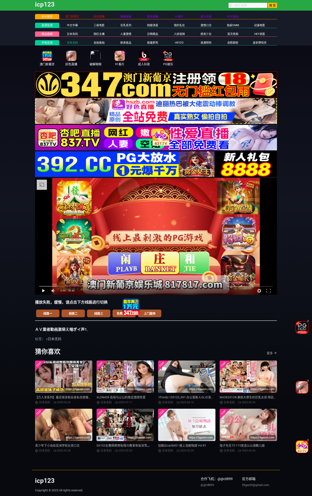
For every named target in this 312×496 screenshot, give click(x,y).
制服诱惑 (152, 25)
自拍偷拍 (99, 42)
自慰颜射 (232, 42)
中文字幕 (72, 25)
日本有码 (72, 33)
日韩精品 (152, 33)
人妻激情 (125, 33)
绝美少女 (206, 33)
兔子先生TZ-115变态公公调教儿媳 (242, 445)
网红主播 (99, 33)
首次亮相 (232, 33)
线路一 (47, 313)
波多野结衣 (260, 42)
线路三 (98, 313)
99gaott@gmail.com (255, 485)
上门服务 (150, 313)
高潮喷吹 (206, 42)
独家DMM (233, 25)
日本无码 (72, 42)
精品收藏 (47, 33)
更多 (270, 353)
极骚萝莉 (152, 42)
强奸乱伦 (179, 25)
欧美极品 (125, 42)
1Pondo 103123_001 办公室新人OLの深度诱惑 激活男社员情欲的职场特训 (207, 397)
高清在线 (47, 25)
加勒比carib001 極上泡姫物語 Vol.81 (182, 445)
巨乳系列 (125, 25)
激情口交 (206, 25)
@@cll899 (207, 485)
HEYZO (179, 42)
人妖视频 (179, 33)
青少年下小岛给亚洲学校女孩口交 (57, 445)
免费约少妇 (124, 313)
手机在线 (47, 42)
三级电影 (99, 25)
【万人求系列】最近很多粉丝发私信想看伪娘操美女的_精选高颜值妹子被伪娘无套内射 (92, 397)
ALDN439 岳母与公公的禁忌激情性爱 (121, 397)
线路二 (73, 313)
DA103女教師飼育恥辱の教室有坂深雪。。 (124, 445)
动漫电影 (259, 25)
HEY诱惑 (259, 33)
